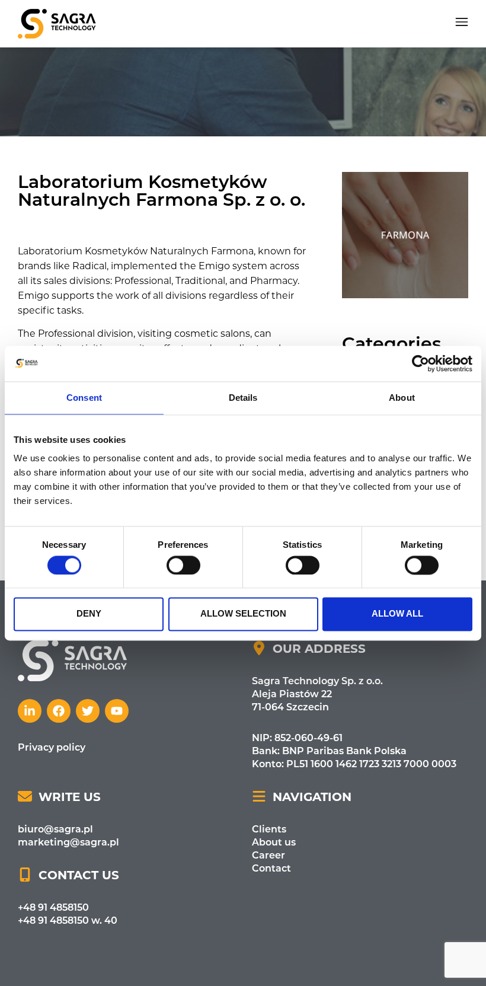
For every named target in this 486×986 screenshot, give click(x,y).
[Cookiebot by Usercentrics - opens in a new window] (420, 363)
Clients (269, 828)
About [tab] (402, 398)
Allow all (397, 614)
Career (268, 854)
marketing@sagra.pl (68, 841)
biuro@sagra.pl (55, 828)
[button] (461, 24)
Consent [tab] (84, 398)
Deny (88, 614)
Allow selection (243, 614)
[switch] (183, 565)
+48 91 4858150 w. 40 (67, 920)
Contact (271, 867)
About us (274, 841)
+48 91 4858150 (53, 907)
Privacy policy (51, 747)
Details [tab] (243, 398)
